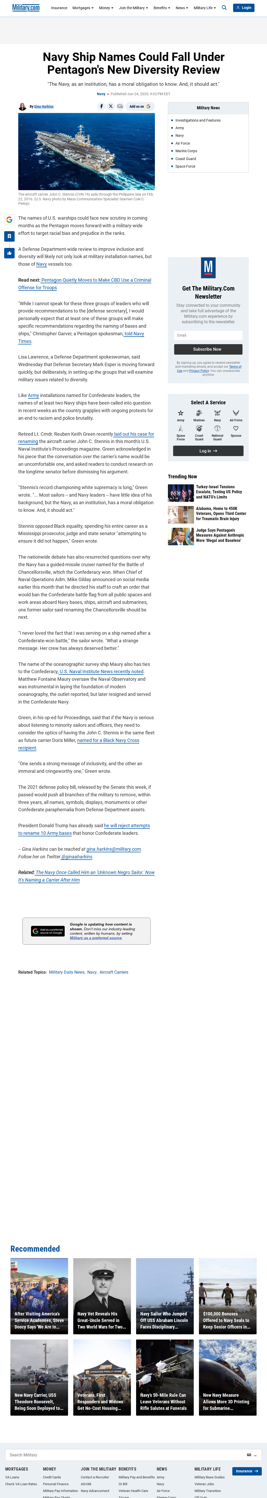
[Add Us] (9, 219)
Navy (101, 94)
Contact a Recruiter (95, 1477)
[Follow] (9, 236)
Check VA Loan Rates (21, 1484)
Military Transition (208, 1491)
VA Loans (12, 1477)
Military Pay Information (60, 1491)
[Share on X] (111, 106)
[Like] (9, 253)
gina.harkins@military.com (114, 849)
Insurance (59, 8)
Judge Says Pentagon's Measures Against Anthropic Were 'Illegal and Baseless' (220, 535)
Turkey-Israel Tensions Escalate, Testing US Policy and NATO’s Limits (219, 491)
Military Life (203, 8)
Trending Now (182, 476)
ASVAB (86, 1484)
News (180, 8)
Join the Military (132, 8)
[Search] (224, 8)
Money (104, 8)
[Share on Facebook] (101, 106)
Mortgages (81, 8)
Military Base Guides (210, 1477)
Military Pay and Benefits (137, 1477)
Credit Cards (52, 1477)
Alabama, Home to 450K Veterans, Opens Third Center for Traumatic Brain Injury (221, 513)
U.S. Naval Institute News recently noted (101, 671)
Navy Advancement (95, 1491)
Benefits (160, 8)
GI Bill (123, 1484)
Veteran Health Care (133, 1491)
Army (33, 395)
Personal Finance (56, 1484)
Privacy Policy (199, 371)
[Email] (120, 106)
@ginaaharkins (76, 856)
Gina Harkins (43, 106)
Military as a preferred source (96, 938)
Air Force (163, 1491)
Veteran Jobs (204, 1484)
